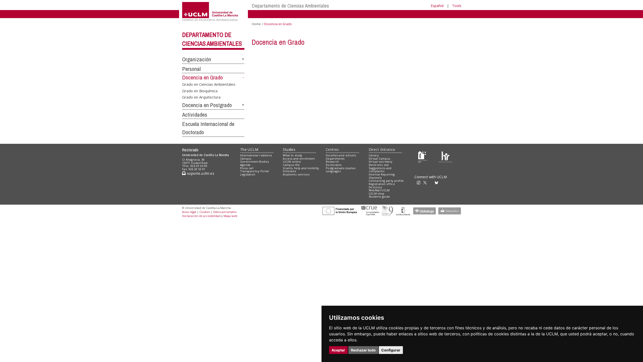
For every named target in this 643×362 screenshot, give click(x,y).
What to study (292, 155)
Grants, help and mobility (301, 168)
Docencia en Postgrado (207, 105)
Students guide (379, 196)
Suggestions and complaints (380, 169)
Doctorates (333, 165)
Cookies (204, 212)
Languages (333, 171)
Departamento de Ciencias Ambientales (290, 5)
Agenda (245, 165)
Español (437, 5)
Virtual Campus (379, 158)
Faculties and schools (341, 155)
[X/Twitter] (426, 182)
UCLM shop (377, 193)
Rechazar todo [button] (363, 350)
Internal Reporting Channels (382, 175)
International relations (256, 155)
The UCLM (249, 149)
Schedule (289, 171)
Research (332, 161)
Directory (375, 187)
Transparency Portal (254, 171)
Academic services (296, 174)
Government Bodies (254, 161)
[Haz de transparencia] (422, 156)
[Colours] (445, 156)
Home (256, 24)
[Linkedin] (441, 182)
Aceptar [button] (338, 350)
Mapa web (230, 216)
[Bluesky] (437, 182)
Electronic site (379, 165)
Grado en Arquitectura (201, 97)
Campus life (291, 165)
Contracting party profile (386, 181)
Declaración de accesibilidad (201, 216)
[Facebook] (432, 182)
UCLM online (292, 161)
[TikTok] (420, 182)
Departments (335, 158)
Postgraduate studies (341, 168)
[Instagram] (413, 182)
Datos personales (224, 212)
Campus (245, 158)
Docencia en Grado (202, 77)
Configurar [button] (390, 350)
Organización (196, 59)
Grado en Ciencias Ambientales (208, 84)
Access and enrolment (299, 158)
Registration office (382, 184)
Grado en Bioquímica (200, 90)
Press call (246, 168)
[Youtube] (448, 182)
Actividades (194, 114)
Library (374, 155)
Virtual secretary (381, 161)
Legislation (247, 174)
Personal (191, 69)
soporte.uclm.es (200, 173)
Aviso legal (189, 212)
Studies (289, 149)
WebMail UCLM (379, 190)
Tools (456, 5)
